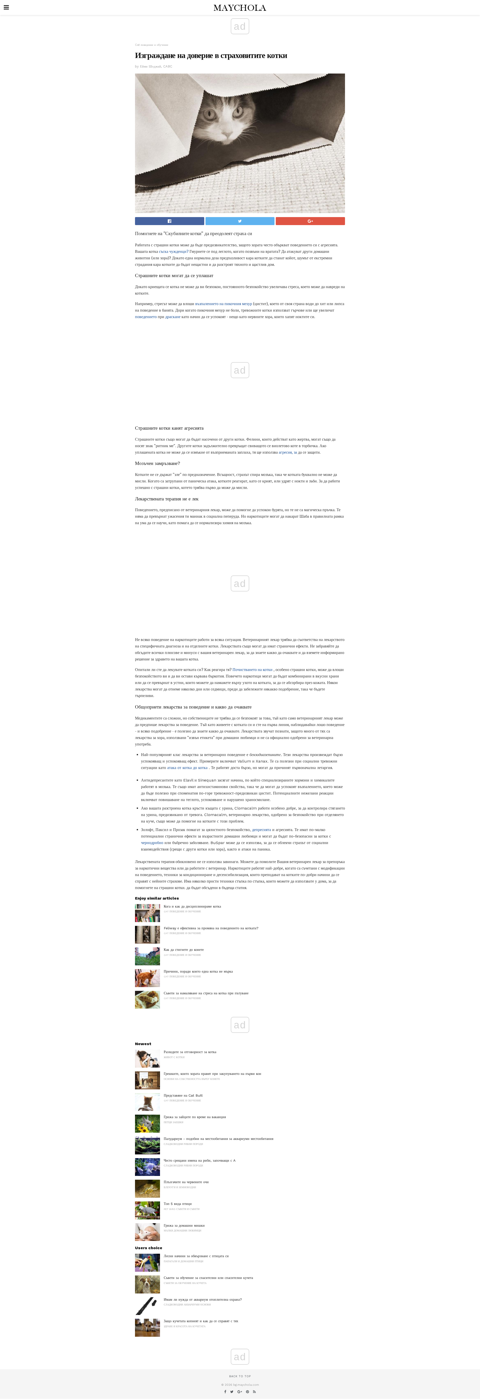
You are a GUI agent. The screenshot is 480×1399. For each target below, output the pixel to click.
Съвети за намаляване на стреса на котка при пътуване (206, 993)
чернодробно (152, 842)
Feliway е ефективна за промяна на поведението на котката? (211, 928)
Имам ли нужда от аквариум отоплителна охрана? (203, 1299)
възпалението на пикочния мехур (223, 303)
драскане (172, 316)
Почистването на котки (252, 669)
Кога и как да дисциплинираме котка (192, 906)
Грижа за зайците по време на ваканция (195, 1117)
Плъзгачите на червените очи (186, 1182)
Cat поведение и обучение (151, 45)
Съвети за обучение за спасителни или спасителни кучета (208, 1278)
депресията (261, 829)
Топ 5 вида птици (178, 1204)
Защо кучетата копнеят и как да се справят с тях (201, 1321)
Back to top (240, 1376)
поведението (146, 316)
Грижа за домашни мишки (184, 1225)
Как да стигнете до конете (184, 950)
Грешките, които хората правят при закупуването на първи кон (212, 1074)
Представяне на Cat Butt (183, 1095)
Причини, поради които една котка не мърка (198, 971)
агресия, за (288, 452)
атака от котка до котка (187, 767)
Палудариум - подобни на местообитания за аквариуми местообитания (218, 1139)
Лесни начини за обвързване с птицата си (196, 1256)
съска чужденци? (173, 251)
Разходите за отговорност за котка (190, 1052)
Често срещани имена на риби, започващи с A (200, 1160)
